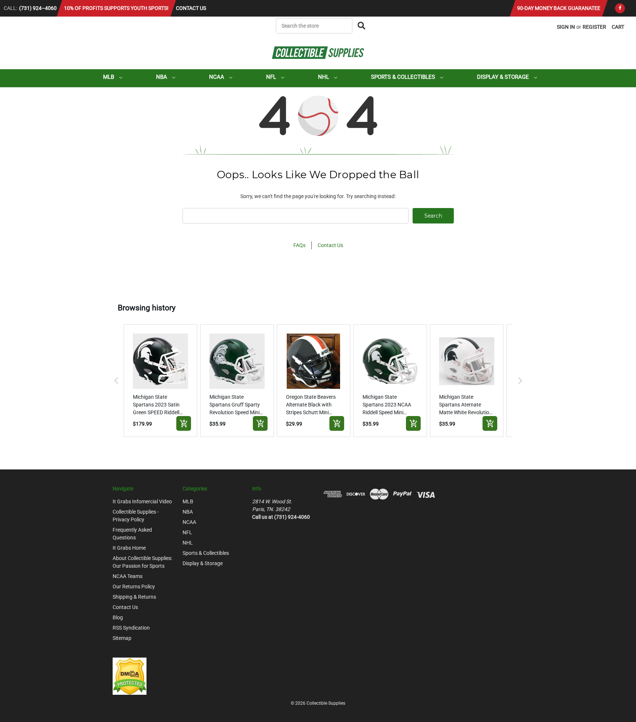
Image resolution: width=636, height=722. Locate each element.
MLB (109, 77)
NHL (324, 77)
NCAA (217, 77)
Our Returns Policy (134, 586)
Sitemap (122, 638)
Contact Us (191, 8)
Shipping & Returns (134, 597)
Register (594, 27)
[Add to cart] (183, 423)
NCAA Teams (127, 576)
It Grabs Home (129, 548)
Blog (118, 617)
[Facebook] (620, 8)
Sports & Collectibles (404, 77)
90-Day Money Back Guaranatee (558, 8)
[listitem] (160, 380)
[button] (116, 381)
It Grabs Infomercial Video (142, 501)
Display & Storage (503, 77)
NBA (162, 77)
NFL (272, 77)
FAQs (299, 245)
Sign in (566, 27)
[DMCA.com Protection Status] (129, 676)
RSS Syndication (131, 628)
